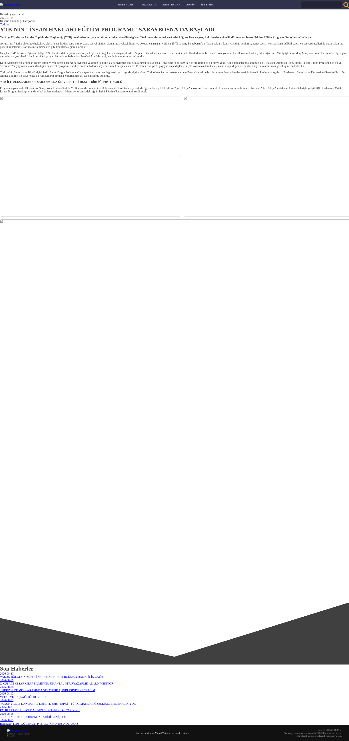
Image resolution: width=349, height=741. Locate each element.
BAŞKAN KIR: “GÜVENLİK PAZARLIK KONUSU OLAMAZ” (40, 723)
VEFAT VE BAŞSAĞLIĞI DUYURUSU (25, 697)
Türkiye (4, 24)
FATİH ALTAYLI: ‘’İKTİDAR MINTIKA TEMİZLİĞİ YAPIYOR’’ (40, 710)
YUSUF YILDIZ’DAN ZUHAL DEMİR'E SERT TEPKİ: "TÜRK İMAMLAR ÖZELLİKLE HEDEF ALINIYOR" (68, 703)
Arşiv (190, 4)
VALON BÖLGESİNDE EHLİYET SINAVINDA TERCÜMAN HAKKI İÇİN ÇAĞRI (52, 676)
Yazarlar (149, 4)
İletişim (207, 4)
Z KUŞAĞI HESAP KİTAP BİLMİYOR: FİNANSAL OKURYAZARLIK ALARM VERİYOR (56, 683)
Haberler (125, 4)
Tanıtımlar (171, 4)
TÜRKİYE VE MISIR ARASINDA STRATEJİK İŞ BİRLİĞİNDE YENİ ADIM (47, 690)
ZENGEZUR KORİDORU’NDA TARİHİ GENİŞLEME (34, 716)
